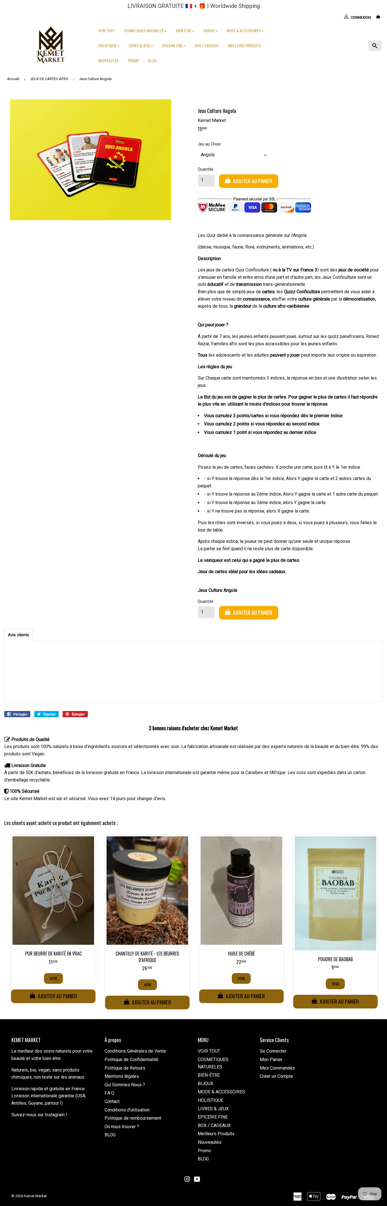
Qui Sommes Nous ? (125, 1084)
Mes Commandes (277, 1068)
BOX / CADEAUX (207, 45)
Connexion (361, 17)
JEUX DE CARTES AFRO (49, 79)
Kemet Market (35, 1196)
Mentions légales (122, 1076)
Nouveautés (108, 60)
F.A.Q (109, 1093)
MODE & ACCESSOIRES (244, 30)
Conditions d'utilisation (127, 1110)
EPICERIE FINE (172, 45)
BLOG (152, 60)
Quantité (205, 169)
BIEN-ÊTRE (184, 30)
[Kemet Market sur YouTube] (197, 1180)
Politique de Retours (125, 1068)
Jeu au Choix (209, 144)
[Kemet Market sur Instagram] (187, 1180)
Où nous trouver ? (122, 1126)
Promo (133, 60)
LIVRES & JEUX (140, 45)
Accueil (13, 79)
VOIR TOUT (106, 30)
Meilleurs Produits (244, 45)
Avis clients (18, 634)
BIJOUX (209, 30)
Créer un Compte (276, 1076)
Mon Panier (271, 1059)
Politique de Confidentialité (131, 1059)
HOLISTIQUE (107, 45)
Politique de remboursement (133, 1118)
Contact (112, 1101)
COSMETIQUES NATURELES (144, 30)
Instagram (55, 1114)
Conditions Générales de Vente (135, 1051)
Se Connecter (273, 1051)
